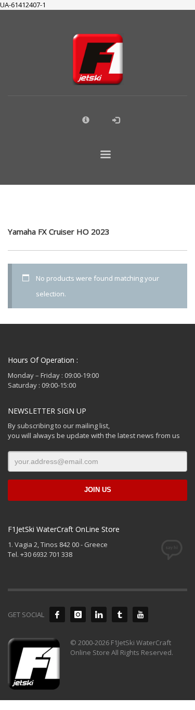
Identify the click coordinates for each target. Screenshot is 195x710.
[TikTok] (119, 614)
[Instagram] (78, 614)
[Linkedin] (99, 614)
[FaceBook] (57, 614)
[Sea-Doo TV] (140, 614)
